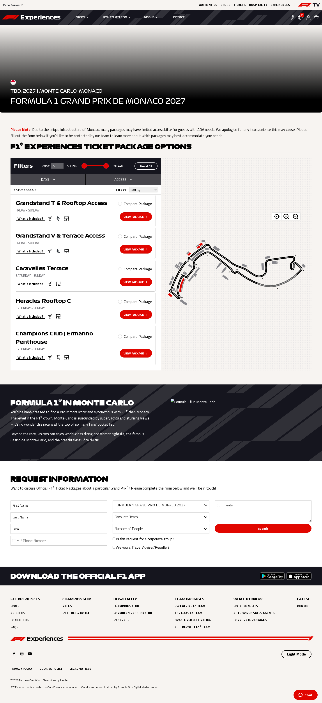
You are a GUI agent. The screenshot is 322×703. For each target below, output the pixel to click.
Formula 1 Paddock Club (132, 613)
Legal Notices (80, 668)
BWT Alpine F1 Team (190, 606)
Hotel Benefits (246, 606)
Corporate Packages (250, 620)
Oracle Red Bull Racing (193, 620)
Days (45, 179)
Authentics (208, 5)
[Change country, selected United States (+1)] (15, 540)
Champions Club (126, 606)
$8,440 (118, 166)
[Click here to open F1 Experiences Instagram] (22, 653)
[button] (309, 4)
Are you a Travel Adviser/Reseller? (142, 547)
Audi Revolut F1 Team (192, 627)
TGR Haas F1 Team (188, 613)
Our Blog (304, 606)
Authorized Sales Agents (254, 613)
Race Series (11, 5)
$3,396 (72, 166)
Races (67, 606)
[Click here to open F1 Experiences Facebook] (14, 653)
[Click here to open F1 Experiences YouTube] (30, 653)
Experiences (280, 5)
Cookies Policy (51, 668)
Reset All (146, 166)
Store (225, 5)
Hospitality (258, 5)
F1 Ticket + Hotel (76, 613)
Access (120, 179)
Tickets (240, 5)
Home (15, 606)
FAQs (14, 627)
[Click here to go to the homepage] (31, 18)
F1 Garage (121, 620)
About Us (18, 613)
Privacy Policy (22, 668)
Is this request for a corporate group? (144, 539)
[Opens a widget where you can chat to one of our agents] (305, 695)
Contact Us (20, 620)
